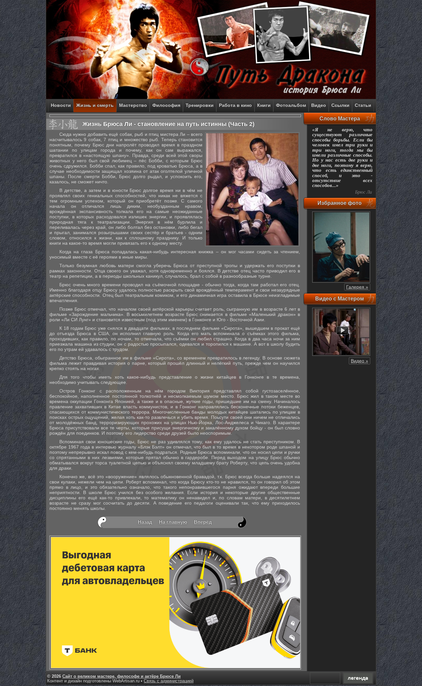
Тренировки (200, 105)
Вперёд (203, 522)
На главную (173, 522)
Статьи (363, 105)
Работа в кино (235, 105)
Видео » (359, 360)
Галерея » (357, 287)
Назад (145, 522)
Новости (61, 105)
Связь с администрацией (169, 681)
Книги (264, 105)
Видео (318, 105)
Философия (166, 105)
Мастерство (133, 105)
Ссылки (340, 105)
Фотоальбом (291, 105)
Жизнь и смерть (95, 105)
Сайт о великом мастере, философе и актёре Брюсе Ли (121, 676)
